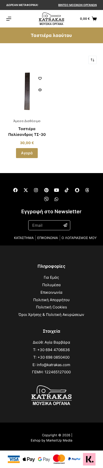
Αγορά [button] (27, 153)
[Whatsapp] (56, 199)
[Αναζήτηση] (76, 19)
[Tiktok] (66, 190)
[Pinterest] (46, 190)
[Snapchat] (77, 190)
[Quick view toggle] (40, 90)
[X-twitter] (25, 190)
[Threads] (87, 190)
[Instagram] (36, 190)
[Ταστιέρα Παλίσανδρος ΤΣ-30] (27, 91)
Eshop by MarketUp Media (51, 440)
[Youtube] (56, 190)
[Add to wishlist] (40, 78)
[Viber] (46, 199)
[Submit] (65, 225)
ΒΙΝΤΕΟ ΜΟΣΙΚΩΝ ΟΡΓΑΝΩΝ (77, 5)
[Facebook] (15, 190)
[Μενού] (8, 18)
